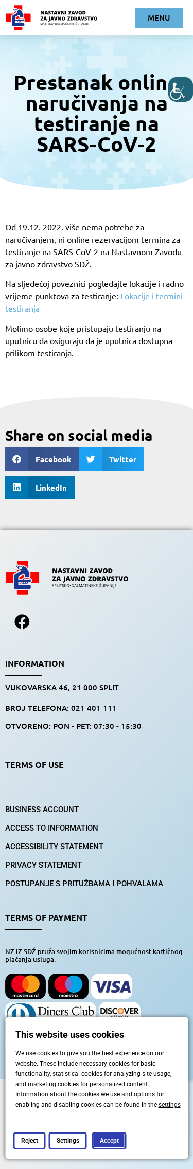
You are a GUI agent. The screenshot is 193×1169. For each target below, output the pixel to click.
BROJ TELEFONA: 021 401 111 (61, 708)
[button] (42, 459)
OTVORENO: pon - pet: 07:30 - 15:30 (73, 726)
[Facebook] (22, 622)
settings (169, 1104)
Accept (108, 1140)
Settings (67, 1140)
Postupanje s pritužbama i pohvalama (84, 883)
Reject (29, 1140)
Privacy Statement (43, 865)
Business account (42, 809)
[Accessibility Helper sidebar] (180, 89)
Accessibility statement (54, 846)
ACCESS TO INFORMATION (51, 828)
